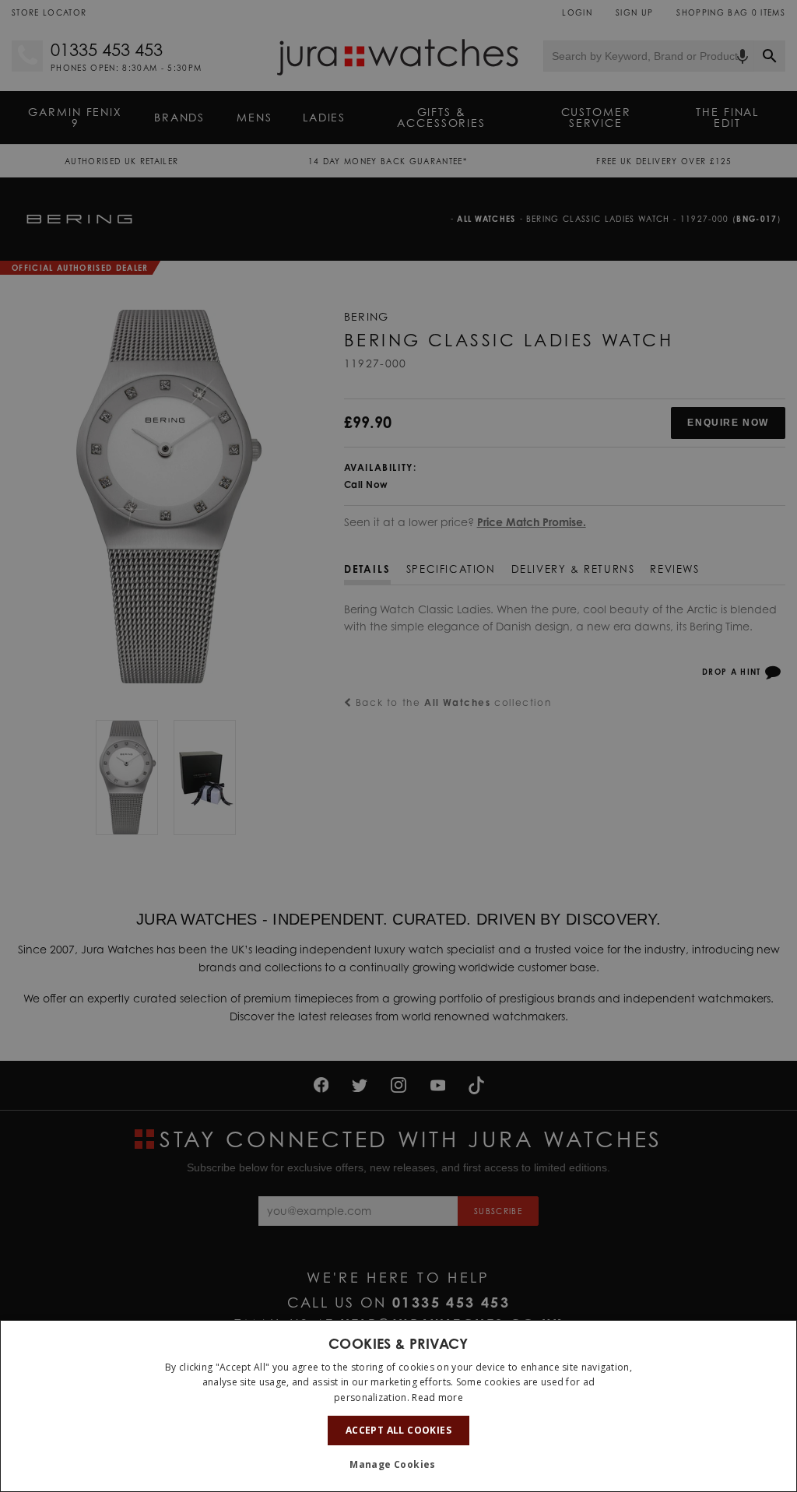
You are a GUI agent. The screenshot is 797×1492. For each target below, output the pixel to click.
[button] (398, 1465)
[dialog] (398, 1406)
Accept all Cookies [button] (398, 1430)
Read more (437, 1397)
